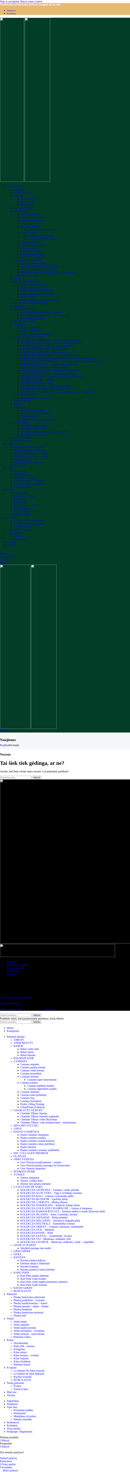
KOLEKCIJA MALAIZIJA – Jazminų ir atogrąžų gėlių (50, 370)
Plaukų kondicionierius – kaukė (30, 453)
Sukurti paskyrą (8, 1458)
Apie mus (12, 961)
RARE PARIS (21, 422)
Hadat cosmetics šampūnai (34, 284)
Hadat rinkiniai (28, 296)
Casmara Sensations (31, 251)
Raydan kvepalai (29, 416)
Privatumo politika (23, 1410)
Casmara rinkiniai (29, 241)
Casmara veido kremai (32, 220)
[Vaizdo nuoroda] (7, 991)
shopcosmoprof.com (11, 1009)
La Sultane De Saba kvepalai (29, 520)
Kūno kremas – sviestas (26, 505)
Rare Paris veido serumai (33, 434)
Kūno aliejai (20, 502)
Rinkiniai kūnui (22, 514)
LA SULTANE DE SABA (28, 336)
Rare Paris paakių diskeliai (34, 425)
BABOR (18, 195)
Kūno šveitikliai (22, 511)
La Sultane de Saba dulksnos (29, 523)
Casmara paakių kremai (32, 217)
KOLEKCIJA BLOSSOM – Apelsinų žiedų (44, 349)
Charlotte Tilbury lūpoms (33, 263)
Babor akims (27, 201)
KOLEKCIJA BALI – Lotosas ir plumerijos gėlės (47, 345)
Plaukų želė (20, 465)
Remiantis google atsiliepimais (16, 997)
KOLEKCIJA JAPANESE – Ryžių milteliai (44, 367)
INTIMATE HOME (24, 321)
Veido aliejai (20, 471)
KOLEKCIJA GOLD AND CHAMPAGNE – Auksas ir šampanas (56, 358)
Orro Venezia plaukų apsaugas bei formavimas (45, 315)
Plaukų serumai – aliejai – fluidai (31, 456)
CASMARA (20, 211)
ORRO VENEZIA (24, 309)
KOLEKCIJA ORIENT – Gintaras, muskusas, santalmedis (51, 376)
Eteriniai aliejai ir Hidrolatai (35, 413)
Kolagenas (19, 499)
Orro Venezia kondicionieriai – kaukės (40, 312)
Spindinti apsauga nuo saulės (35, 398)
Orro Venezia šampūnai (32, 318)
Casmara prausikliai (30, 223)
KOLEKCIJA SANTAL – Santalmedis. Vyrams (46, 385)
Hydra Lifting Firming (32, 254)
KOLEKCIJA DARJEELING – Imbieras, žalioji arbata (50, 355)
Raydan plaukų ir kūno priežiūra (37, 419)
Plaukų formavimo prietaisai (29, 462)
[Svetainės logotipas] (12, 180)
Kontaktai (12, 974)
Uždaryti (4, 1440)
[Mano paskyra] (1, 550)
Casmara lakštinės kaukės (40, 235)
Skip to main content (31, 1)
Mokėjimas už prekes (18, 964)
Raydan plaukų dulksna (33, 410)
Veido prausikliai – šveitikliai (29, 480)
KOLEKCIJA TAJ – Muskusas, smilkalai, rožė (45, 388)
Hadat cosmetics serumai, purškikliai (39, 300)
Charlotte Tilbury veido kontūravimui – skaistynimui (48, 272)
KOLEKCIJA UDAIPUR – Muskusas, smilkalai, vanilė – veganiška (57, 391)
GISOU (18, 278)
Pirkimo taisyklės (16, 968)
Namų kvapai (21, 538)
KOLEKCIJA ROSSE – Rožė (36, 382)
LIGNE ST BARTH (25, 394)
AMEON (19, 189)
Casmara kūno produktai (33, 244)
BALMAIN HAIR (24, 208)
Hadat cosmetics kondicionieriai (37, 290)
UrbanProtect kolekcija (32, 257)
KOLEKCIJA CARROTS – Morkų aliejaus (44, 352)
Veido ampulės (21, 474)
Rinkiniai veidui (22, 486)
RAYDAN (19, 407)
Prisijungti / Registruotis (19, 1431)
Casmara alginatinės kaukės (42, 238)
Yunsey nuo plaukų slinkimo (35, 333)
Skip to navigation (10, 1)
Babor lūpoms (27, 205)
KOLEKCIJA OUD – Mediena (37, 379)
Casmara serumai (29, 226)
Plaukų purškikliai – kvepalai (29, 450)
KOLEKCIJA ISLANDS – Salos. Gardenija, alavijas (48, 364)
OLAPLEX (20, 306)
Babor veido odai (29, 198)
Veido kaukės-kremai (25, 477)
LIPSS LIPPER (22, 401)
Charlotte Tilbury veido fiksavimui (38, 269)
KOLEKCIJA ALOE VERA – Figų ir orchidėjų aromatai (51, 342)
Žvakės (17, 535)
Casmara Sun (27, 247)
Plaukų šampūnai (23, 459)
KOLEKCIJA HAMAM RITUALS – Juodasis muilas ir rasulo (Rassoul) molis (62, 361)
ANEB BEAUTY (23, 192)
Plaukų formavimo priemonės (29, 447)
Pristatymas (13, 971)
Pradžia (4, 745)
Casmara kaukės (29, 232)
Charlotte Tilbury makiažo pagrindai (39, 266)
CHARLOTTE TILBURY (28, 260)
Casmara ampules (29, 214)
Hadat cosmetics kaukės (33, 287)
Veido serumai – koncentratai (29, 483)
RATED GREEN (23, 437)
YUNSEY (19, 324)
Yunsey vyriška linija (31, 330)
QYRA (17, 404)
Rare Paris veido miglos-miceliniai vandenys (44, 431)
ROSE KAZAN (22, 440)
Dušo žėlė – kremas (24, 496)
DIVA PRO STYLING (26, 275)
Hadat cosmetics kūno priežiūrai (37, 293)
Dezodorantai (21, 493)
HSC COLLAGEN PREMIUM (31, 303)
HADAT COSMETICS (26, 281)
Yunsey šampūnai (29, 327)
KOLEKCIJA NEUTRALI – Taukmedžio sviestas (47, 373)
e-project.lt (49, 1009)
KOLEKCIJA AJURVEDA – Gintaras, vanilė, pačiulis (49, 339)
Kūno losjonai (21, 508)
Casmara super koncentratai (42, 229)
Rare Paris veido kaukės (33, 428)
